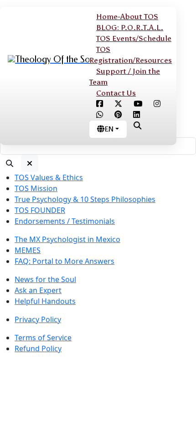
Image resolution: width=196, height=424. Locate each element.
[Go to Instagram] (157, 104)
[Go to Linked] (136, 115)
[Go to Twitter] (118, 104)
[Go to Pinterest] (118, 115)
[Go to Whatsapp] (99, 115)
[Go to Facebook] (99, 104)
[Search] (9, 163)
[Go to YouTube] (138, 104)
